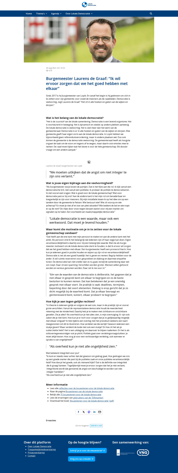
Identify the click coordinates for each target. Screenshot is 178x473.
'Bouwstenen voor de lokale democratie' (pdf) (92, 400)
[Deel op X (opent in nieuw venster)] (83, 412)
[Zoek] (151, 13)
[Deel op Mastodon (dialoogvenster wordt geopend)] (89, 412)
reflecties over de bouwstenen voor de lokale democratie (86, 388)
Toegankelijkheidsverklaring (42, 449)
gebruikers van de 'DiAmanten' (88, 397)
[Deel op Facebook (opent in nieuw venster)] (78, 412)
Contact (31, 455)
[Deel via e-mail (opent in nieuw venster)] (99, 412)
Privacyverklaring (36, 452)
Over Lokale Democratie (39, 446)
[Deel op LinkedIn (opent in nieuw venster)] (94, 412)
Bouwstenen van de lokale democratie (84, 391)
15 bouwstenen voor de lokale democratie (80, 394)
